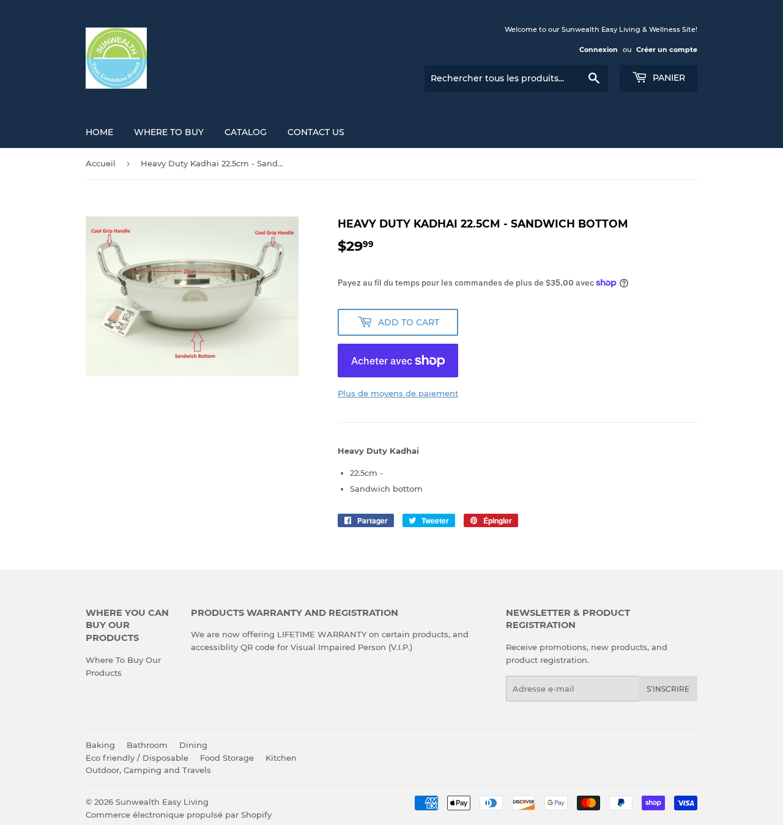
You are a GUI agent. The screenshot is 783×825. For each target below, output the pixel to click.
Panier (667, 77)
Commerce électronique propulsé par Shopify (179, 814)
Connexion (598, 49)
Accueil (101, 163)
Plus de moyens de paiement (398, 393)
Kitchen (281, 758)
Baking (100, 745)
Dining (193, 745)
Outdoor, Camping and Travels (148, 770)
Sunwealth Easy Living (162, 802)
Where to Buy (169, 132)
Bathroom (147, 745)
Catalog (246, 132)
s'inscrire (668, 689)
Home (99, 132)
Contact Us (316, 132)
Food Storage (227, 758)
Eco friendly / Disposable (137, 758)
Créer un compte (666, 49)
